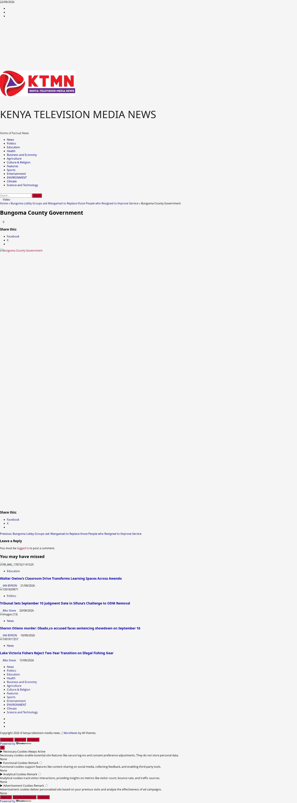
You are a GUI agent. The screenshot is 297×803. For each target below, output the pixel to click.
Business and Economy (22, 155)
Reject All (20, 739)
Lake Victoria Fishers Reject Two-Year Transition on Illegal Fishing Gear (56, 653)
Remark (33, 763)
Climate (12, 181)
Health (11, 151)
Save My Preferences (24, 797)
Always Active (36, 751)
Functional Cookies (15, 763)
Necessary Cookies (15, 751)
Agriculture (14, 158)
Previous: (70, 534)
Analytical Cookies (14, 774)
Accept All (33, 739)
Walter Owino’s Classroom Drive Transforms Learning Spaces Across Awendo (61, 578)
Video (6, 199)
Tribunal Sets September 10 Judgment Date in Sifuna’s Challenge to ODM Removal (65, 603)
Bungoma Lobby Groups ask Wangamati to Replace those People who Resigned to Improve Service (74, 203)
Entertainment (16, 174)
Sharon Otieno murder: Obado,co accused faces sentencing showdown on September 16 (70, 628)
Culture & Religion (18, 162)
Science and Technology (22, 185)
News (10, 140)
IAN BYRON (10, 585)
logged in (23, 548)
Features (12, 166)
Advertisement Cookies (18, 786)
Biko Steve (10, 610)
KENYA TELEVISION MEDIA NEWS (78, 114)
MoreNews (71, 733)
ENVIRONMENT (17, 177)
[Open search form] (1, 192)
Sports (11, 170)
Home (4, 203)
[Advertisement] (148, 45)
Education (13, 147)
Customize (6, 739)
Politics (11, 143)
